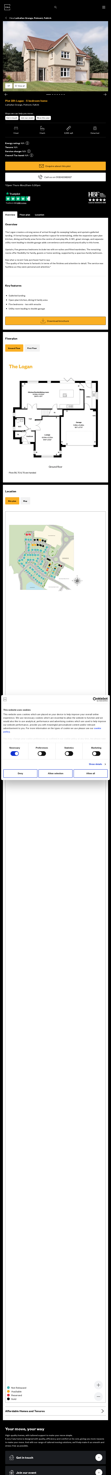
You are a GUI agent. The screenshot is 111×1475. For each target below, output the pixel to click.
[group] (55, 56)
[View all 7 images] (55, 56)
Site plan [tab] (12, 500)
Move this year (43, 117)
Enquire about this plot (58, 166)
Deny (20, 773)
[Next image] (105, 94)
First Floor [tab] (32, 348)
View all (21, 85)
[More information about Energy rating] (27, 143)
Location (39, 214)
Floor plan (25, 214)
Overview (10, 214)
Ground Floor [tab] (14, 348)
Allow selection (55, 773)
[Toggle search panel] (55, 7)
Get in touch (11, 117)
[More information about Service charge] (29, 151)
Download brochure (58, 320)
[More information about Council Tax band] (31, 155)
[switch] (42, 753)
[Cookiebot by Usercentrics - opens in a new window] (95, 699)
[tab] (48, 94)
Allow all (90, 773)
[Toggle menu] (103, 7)
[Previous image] (6, 94)
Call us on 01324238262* (58, 177)
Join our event (27, 117)
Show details (95, 764)
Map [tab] (25, 500)
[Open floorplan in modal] (55, 418)
